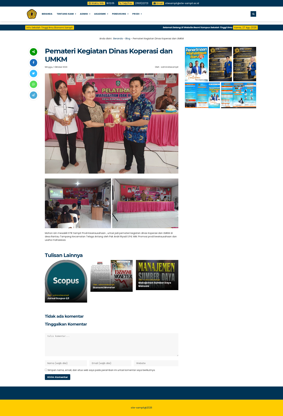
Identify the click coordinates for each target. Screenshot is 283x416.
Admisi (84, 13)
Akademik (100, 13)
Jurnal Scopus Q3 (58, 298)
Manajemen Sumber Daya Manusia (154, 284)
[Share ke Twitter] (33, 74)
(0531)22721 (141, 3)
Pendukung (119, 13)
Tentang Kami (65, 13)
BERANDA (47, 13)
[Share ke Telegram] (33, 95)
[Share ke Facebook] (33, 63)
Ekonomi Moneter (104, 287)
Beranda (118, 38)
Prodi (135, 13)
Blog (127, 38)
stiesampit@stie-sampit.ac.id (182, 3)
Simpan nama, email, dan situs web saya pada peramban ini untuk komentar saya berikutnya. (101, 370)
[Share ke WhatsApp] (33, 84)
